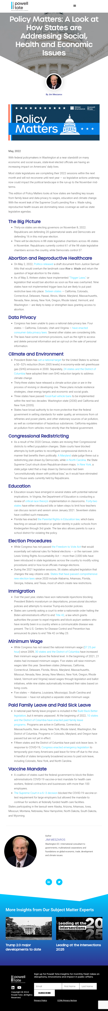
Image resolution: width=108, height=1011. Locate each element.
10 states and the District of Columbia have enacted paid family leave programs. (56, 720)
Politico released (43, 264)
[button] (75, 6)
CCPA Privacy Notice (67, 1000)
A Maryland (64, 455)
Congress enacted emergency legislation (65, 747)
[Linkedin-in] (49, 882)
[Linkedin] (13, 987)
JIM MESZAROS (55, 839)
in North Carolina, (76, 460)
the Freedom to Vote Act (66, 546)
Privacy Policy (40, 1000)
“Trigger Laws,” (77, 277)
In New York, (84, 464)
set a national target (49, 360)
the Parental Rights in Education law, (59, 519)
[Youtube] (19, 987)
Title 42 (60, 615)
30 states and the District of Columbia (57, 651)
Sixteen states (53, 291)
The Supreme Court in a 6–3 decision (36, 793)
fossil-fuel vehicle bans (58, 396)
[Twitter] (59, 882)
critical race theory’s (36, 501)
